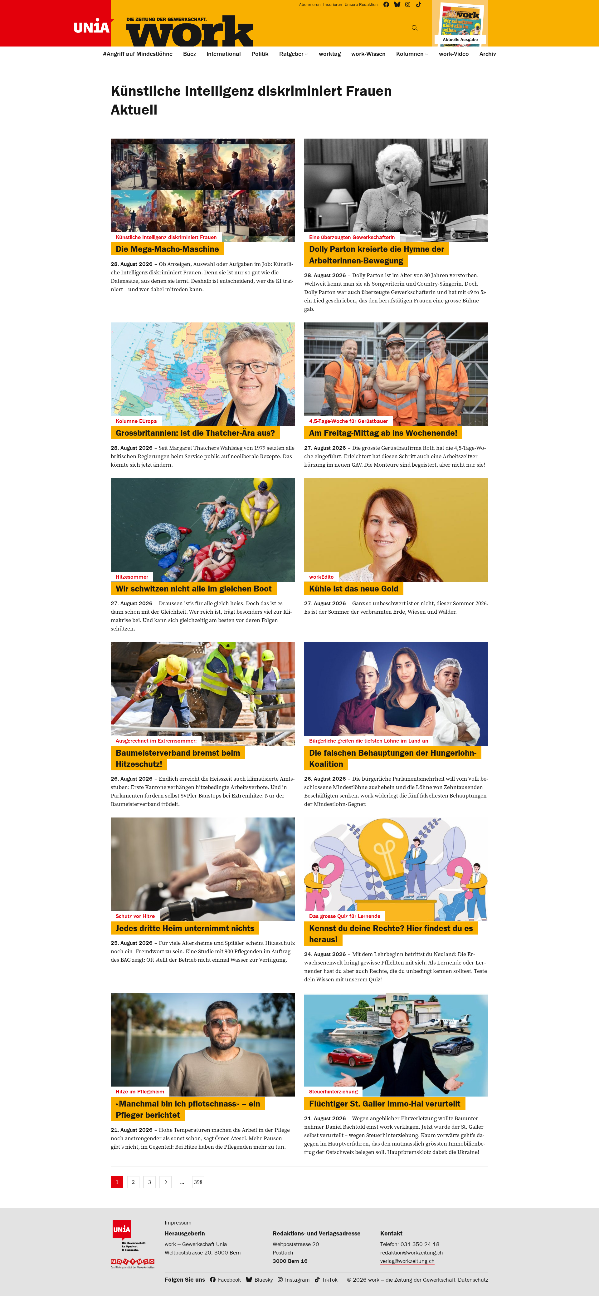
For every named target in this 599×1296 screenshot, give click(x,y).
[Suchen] (414, 27)
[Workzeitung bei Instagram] (408, 4)
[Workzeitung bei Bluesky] (397, 4)
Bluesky (264, 1279)
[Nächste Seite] (165, 1182)
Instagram (297, 1279)
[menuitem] (117, 1182)
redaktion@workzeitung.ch (411, 1252)
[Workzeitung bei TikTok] (418, 4)
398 (198, 1182)
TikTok (330, 1279)
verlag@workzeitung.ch (407, 1260)
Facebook (229, 1279)
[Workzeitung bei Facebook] (386, 4)
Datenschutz (473, 1279)
